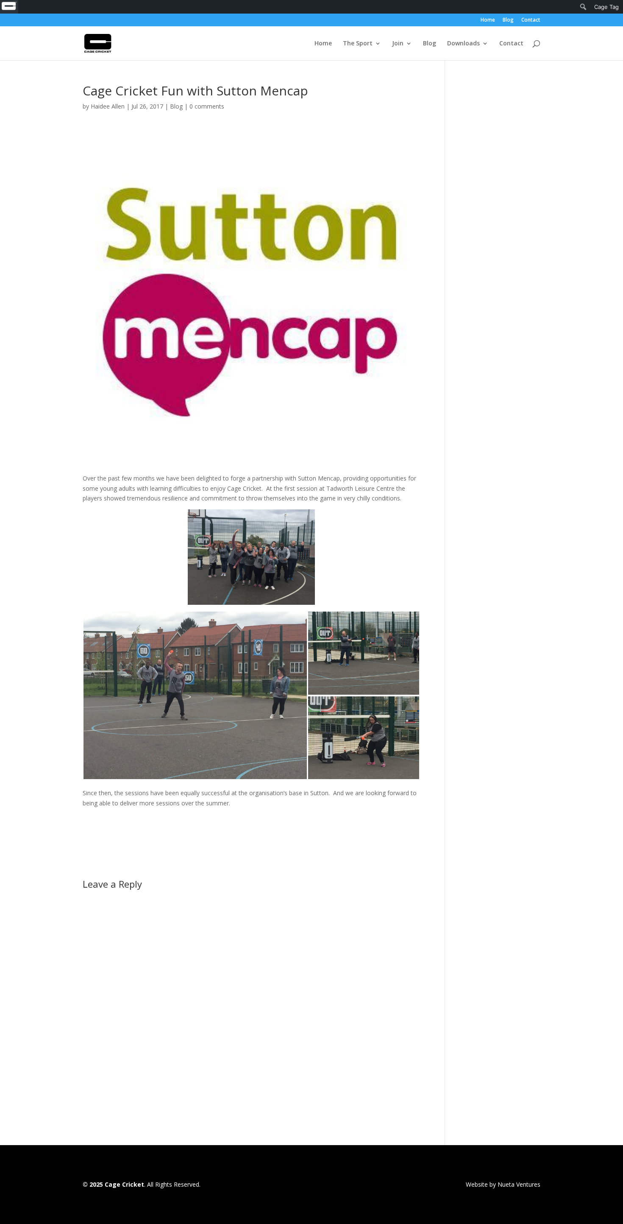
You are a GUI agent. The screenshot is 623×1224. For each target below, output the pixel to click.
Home (488, 20)
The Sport (358, 43)
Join (397, 43)
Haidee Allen (108, 106)
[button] (195, 695)
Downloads (463, 43)
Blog (508, 20)
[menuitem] (9, 7)
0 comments (206, 106)
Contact (530, 20)
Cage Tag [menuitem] (606, 6)
